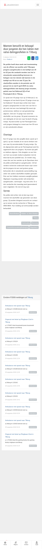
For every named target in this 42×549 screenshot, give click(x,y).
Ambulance (32, 312)
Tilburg (35, 218)
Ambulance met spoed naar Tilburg (17, 306)
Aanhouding (26, 223)
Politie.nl (9, 59)
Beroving (35, 223)
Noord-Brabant (14, 213)
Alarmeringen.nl (11, 4)
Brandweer (33, 331)
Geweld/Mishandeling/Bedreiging (17, 227)
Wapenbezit (34, 227)
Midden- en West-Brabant (29, 213)
